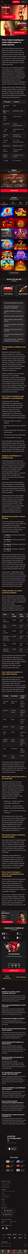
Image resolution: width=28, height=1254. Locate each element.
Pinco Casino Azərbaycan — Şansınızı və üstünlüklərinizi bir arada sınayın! (13, 340)
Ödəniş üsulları (5, 1197)
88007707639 (8, 1214)
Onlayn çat (9, 1210)
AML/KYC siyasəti (6, 1187)
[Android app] (6, 1244)
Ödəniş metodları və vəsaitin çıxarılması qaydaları (13, 320)
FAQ (3, 1192)
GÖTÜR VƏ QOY (8, 17)
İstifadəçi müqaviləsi (6, 1182)
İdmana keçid (14, 190)
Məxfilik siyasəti (5, 1184)
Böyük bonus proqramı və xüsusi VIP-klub (13, 316)
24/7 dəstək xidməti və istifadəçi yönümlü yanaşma (13, 335)
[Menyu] (2, 1)
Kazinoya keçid (14, 272)
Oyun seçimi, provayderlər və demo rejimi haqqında (13, 325)
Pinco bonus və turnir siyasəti (8, 1191)
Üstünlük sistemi (5, 1195)
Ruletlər (3, 1204)
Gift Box (4, 1194)
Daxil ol (24, 1)
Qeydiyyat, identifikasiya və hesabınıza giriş (13, 312)
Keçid (2, 1222)
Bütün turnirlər (21, 977)
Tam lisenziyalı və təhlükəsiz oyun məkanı (13, 302)
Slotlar (3, 1202)
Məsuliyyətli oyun (5, 1186)
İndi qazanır (14, 1157)
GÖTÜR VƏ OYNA (19, 32)
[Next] (26, 956)
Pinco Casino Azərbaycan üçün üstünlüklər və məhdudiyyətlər (11, 307)
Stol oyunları (4, 1205)
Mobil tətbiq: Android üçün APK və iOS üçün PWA (13, 330)
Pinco (3, 1201)
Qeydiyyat (16, 1)
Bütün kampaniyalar (7, 977)
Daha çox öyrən (7, 921)
